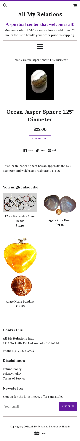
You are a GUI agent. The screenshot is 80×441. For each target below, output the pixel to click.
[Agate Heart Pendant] (20, 266)
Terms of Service (14, 378)
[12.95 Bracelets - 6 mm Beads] (20, 202)
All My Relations (40, 14)
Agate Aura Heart (60, 220)
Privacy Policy (12, 373)
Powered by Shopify (59, 426)
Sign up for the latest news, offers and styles (33, 397)
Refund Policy (12, 369)
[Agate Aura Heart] (60, 204)
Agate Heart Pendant (20, 301)
